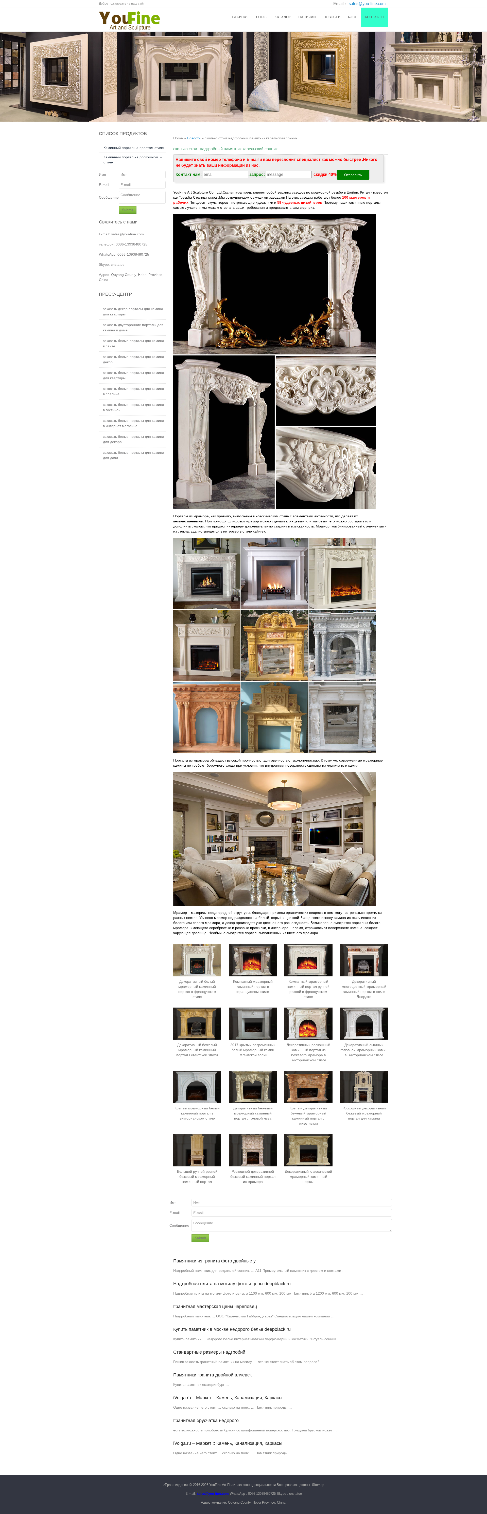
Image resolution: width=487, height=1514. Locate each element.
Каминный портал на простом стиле (133, 148)
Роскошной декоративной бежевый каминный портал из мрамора (252, 1176)
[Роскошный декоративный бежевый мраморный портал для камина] (364, 1087)
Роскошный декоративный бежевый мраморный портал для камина (364, 1113)
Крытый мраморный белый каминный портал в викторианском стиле (197, 1113)
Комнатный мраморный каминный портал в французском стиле (253, 986)
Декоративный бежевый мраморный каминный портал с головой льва (253, 1113)
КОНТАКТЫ (374, 17)
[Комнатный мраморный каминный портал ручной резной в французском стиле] (308, 960)
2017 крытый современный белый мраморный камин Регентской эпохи (252, 1050)
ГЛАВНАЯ (240, 17)
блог (352, 17)
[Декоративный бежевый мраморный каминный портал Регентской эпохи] (197, 1023)
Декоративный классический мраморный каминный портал (308, 1176)
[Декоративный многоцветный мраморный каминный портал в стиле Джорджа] (364, 960)
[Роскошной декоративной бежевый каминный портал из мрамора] (253, 1150)
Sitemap (318, 1485)
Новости (331, 17)
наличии (307, 17)
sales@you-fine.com (367, 4)
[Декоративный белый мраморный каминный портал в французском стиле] (197, 960)
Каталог (282, 17)
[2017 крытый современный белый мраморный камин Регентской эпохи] (253, 1023)
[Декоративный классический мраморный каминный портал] (308, 1150)
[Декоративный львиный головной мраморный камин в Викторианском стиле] (364, 1023)
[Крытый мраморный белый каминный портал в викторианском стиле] (197, 1087)
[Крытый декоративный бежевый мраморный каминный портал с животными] (308, 1087)
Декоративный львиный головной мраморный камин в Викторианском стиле (364, 1050)
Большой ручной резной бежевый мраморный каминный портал (197, 1176)
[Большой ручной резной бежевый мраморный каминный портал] (197, 1150)
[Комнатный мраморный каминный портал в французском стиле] (253, 960)
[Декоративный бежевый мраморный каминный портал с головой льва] (253, 1087)
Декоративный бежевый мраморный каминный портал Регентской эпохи (197, 1050)
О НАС (261, 17)
